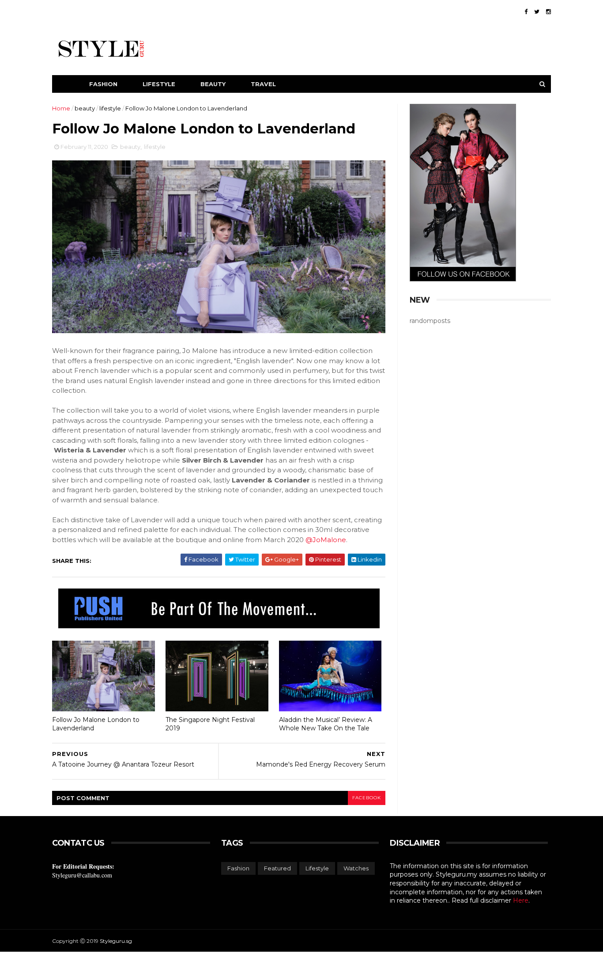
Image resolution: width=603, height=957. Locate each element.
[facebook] (526, 11)
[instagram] (548, 11)
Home (61, 108)
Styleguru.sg (116, 941)
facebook (366, 798)
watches (356, 868)
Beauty (213, 83)
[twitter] (536, 11)
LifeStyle (159, 83)
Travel (263, 83)
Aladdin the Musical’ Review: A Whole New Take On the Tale (325, 724)
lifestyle (110, 108)
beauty (85, 108)
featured (277, 868)
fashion (238, 868)
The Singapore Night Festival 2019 (210, 724)
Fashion (103, 83)
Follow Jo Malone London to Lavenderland (95, 724)
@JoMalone (325, 539)
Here (520, 900)
